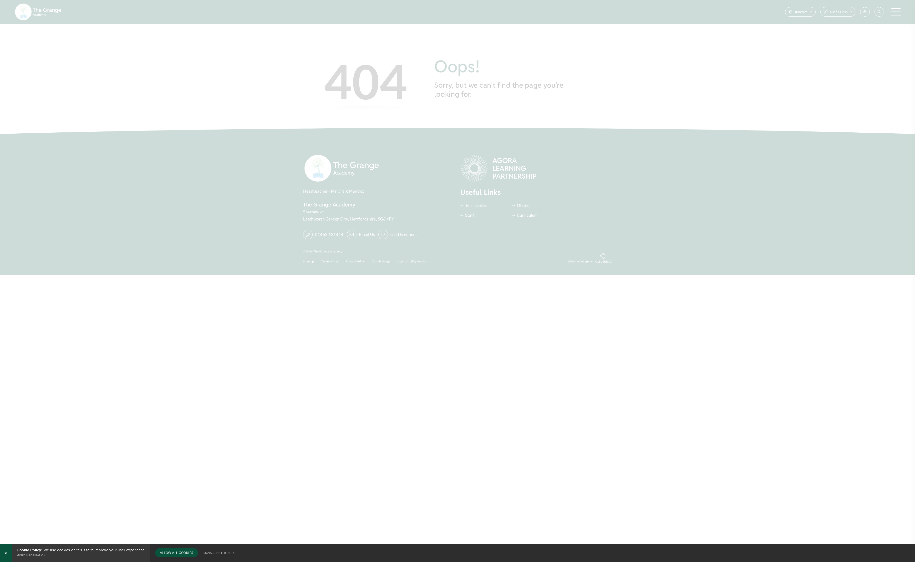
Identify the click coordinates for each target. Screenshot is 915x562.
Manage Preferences (218, 552)
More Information (31, 555)
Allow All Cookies (176, 553)
